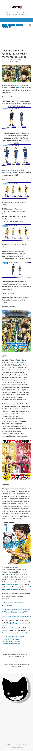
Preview (5, 27)
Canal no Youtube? (19, 628)
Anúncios (12, 25)
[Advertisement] (16, 39)
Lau (5, 60)
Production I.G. (8, 641)
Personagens (15, 639)
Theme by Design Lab (17, 747)
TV (10, 27)
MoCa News (11, 603)
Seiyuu (18, 641)
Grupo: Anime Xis (22, 633)
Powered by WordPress (22, 745)
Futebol (6, 639)
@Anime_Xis (14, 623)
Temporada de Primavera (12, 644)
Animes (4, 25)
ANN (10, 605)
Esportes (22, 637)
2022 (9, 637)
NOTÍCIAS (19, 25)
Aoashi (15, 637)
